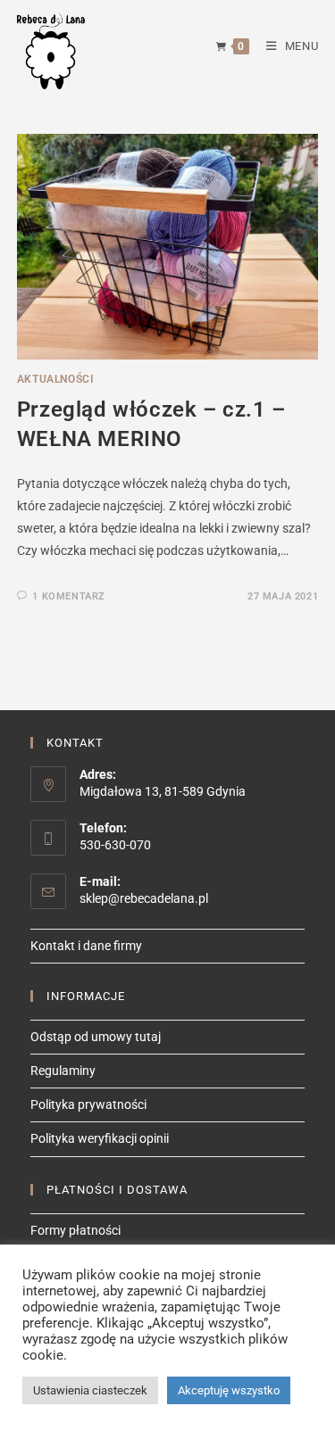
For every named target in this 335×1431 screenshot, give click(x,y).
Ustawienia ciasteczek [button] (90, 1390)
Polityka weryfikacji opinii (99, 1138)
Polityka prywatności (88, 1104)
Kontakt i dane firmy (86, 946)
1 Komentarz (68, 596)
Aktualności (55, 379)
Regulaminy (63, 1070)
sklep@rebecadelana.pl (144, 898)
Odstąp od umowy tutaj (95, 1037)
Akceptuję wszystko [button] (229, 1390)
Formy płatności (75, 1230)
